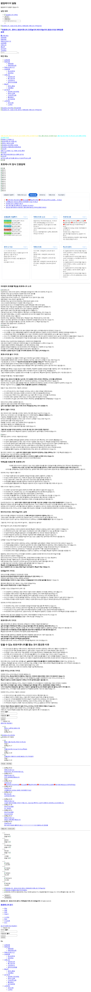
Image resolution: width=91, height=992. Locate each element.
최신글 (3, 763)
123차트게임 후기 (9, 796)
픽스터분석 (11, 71)
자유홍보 (11, 88)
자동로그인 (6, 721)
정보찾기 (9, 723)
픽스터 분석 (67, 247)
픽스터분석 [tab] (61, 195)
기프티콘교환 (12, 95)
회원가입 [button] (7, 19)
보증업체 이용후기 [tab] (9, 195)
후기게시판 (11, 78)
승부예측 (3, 43)
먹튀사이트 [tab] (52, 195)
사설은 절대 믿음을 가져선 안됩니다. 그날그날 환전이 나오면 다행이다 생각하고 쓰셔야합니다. (34, 803)
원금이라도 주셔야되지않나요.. (14, 771)
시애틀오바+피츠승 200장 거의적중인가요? (17, 790)
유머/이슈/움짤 (12, 82)
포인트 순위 (11, 828)
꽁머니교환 (11, 93)
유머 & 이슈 (8, 247)
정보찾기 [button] (14, 926)
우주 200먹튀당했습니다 (12, 777)
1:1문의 (10, 104)
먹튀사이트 (38, 247)
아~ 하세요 (7, 808)
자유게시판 (11, 76)
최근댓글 (9, 763)
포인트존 (3, 48)
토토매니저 (8, 737)
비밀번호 (5, 715)
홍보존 (3, 47)
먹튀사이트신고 (9, 801)
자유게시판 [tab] (33, 195)
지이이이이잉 (8, 814)
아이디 (4, 711)
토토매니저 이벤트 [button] (12, 15)
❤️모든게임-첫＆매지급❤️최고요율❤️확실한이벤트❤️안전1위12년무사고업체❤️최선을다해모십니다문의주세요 (39, 784)
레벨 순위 (3, 828)
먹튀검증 (3, 39)
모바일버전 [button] (8, 897)
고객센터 (3, 50)
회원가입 (3, 723)
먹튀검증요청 (12, 65)
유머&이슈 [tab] (42, 195)
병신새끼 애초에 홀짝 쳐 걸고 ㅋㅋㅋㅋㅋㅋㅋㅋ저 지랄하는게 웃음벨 (26, 825)
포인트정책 (11, 99)
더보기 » (25, 217)
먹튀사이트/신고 (6, 41)
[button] (6, 914)
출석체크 (11, 97)
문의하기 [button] (7, 895)
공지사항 (11, 103)
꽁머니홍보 (11, 86)
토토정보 (11, 73)
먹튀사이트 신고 (39, 217)
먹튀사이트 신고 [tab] (21, 195)
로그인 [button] (6, 16)
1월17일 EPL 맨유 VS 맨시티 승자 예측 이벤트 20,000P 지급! (19, 136)
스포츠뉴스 (11, 80)
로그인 (3, 719)
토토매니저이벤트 (13, 91)
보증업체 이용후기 (10, 217)
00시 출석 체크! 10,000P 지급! (48, 136)
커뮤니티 (3, 45)
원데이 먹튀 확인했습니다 (12, 819)
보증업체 (3, 37)
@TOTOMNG (22, 890)
